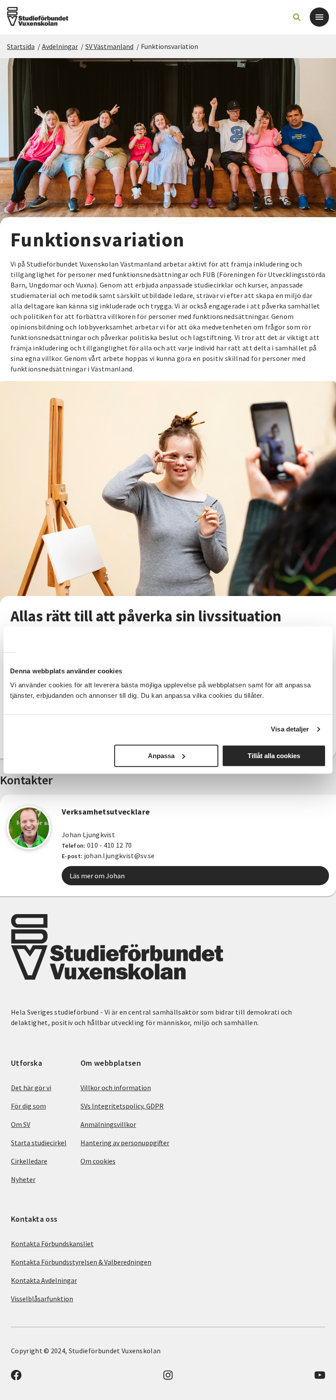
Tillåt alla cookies (274, 755)
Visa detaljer (290, 729)
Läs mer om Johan (97, 875)
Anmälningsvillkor (108, 1124)
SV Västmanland (109, 46)
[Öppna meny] (319, 17)
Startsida (21, 46)
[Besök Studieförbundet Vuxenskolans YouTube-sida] (320, 1377)
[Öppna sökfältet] (296, 17)
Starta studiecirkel (38, 1142)
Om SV (20, 1124)
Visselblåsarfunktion (42, 1298)
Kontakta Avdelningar (44, 1280)
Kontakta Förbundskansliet (52, 1243)
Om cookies (98, 1161)
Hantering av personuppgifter (124, 1142)
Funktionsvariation (169, 46)
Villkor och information (115, 1087)
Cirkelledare (29, 1161)
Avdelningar (60, 46)
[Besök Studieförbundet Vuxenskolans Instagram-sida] (168, 1377)
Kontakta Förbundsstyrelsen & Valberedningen (81, 1262)
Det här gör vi (31, 1087)
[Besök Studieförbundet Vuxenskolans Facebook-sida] (16, 1377)
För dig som (28, 1106)
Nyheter (23, 1179)
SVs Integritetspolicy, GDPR (122, 1106)
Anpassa (161, 755)
